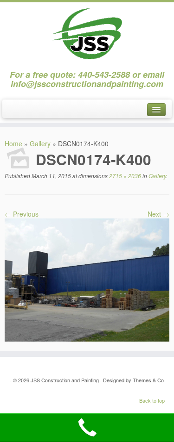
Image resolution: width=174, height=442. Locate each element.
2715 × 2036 (124, 176)
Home (13, 143)
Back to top (152, 400)
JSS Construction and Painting (65, 380)
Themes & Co (148, 380)
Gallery (40, 143)
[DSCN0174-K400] (87, 279)
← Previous (22, 213)
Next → (158, 213)
